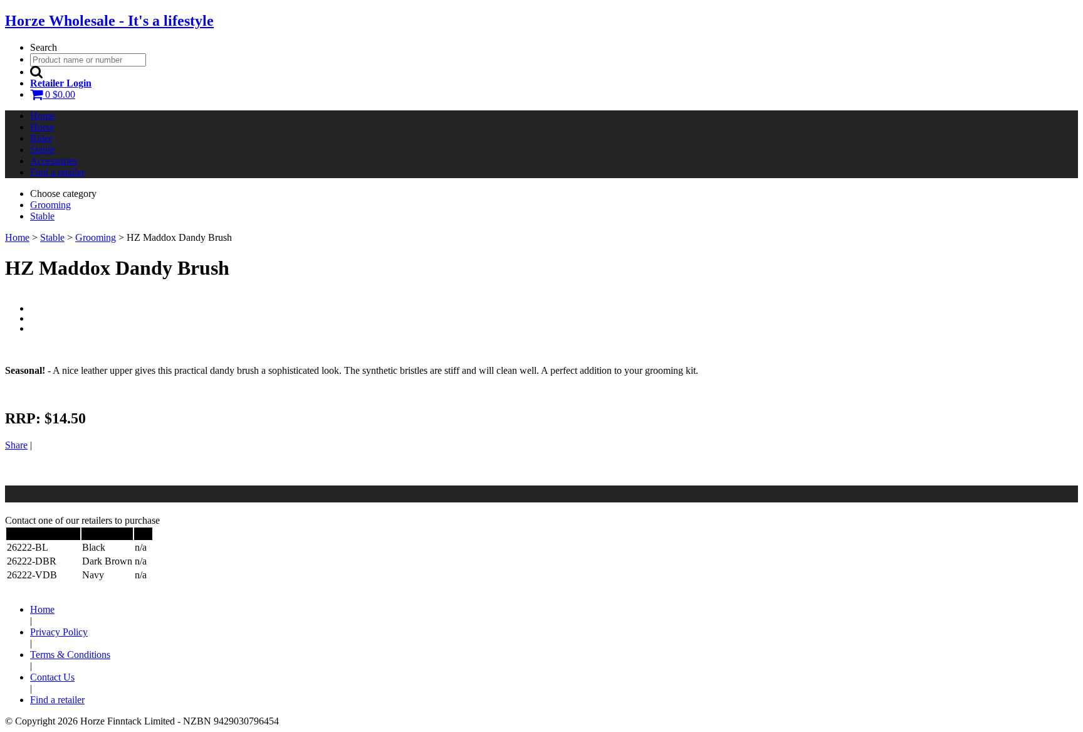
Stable (42, 149)
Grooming (95, 237)
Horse (42, 127)
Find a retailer (57, 172)
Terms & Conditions (70, 654)
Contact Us (52, 677)
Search (43, 47)
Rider (41, 138)
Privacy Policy (59, 632)
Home (42, 115)
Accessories (53, 161)
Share (16, 445)
